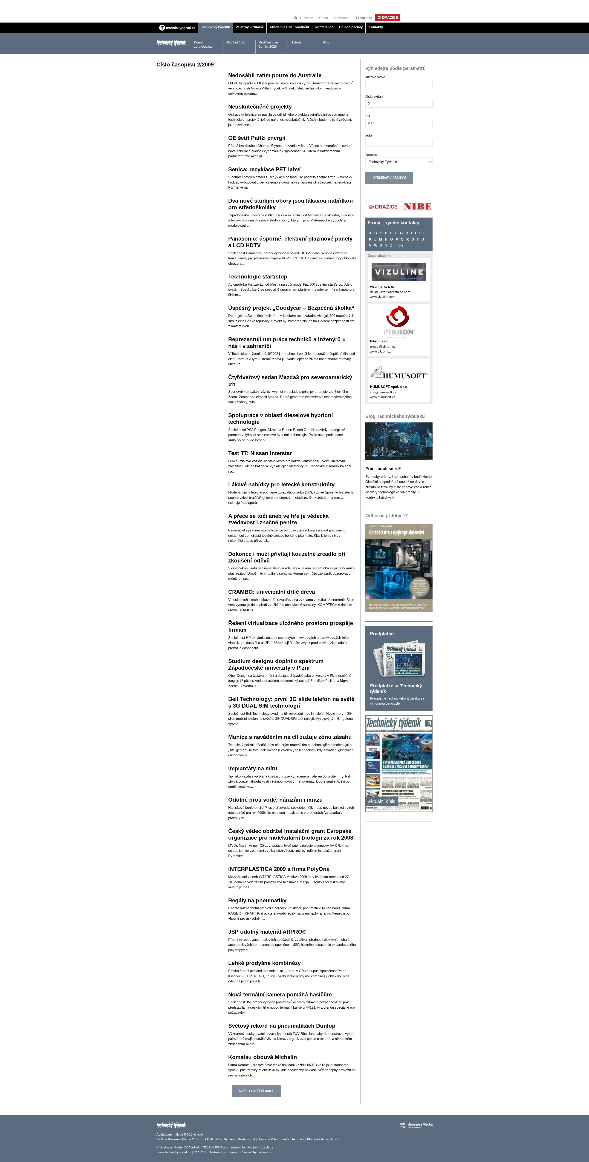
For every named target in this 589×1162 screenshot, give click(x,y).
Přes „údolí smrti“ (383, 468)
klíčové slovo (375, 77)
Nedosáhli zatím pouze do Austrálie (274, 75)
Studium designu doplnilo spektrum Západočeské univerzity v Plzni (275, 664)
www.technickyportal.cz (174, 1152)
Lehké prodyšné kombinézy (264, 963)
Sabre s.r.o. (265, 1152)
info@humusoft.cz (383, 392)
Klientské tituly (317, 1139)
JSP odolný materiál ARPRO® (267, 932)
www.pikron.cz (380, 351)
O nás (323, 18)
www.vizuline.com (383, 296)
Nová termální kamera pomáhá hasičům (280, 994)
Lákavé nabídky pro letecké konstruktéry (281, 484)
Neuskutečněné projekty (260, 106)
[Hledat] (296, 18)
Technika (298, 1139)
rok (367, 116)
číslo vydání (374, 96)
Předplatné (364, 18)
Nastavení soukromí (223, 1152)
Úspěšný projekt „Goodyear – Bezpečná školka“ (291, 308)
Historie (296, 42)
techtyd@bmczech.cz (257, 1147)
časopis (371, 155)
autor (369, 135)
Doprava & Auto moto (273, 1139)
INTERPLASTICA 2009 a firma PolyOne (278, 869)
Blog (326, 42)
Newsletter (342, 18)
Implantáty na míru (252, 768)
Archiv (308, 18)
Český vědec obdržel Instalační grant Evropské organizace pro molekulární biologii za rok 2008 (290, 834)
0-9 (400, 245)
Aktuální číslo (235, 42)
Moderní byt (246, 1139)
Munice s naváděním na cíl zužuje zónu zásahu (290, 737)
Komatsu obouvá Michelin (262, 1057)
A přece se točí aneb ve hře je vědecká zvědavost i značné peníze (278, 519)
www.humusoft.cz (382, 397)
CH (413, 233)
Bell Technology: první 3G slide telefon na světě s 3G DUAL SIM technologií (291, 702)
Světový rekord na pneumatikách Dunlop (281, 1026)
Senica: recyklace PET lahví (264, 169)
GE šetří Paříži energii (257, 138)
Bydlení (229, 1139)
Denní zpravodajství (203, 44)
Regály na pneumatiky (257, 900)
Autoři (335, 1139)
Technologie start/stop (257, 276)
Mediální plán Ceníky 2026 (268, 44)
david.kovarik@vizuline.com (390, 292)
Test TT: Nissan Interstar (260, 453)
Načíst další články (256, 1091)
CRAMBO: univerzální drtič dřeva (271, 592)
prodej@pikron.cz (383, 346)
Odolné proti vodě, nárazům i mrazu (275, 800)
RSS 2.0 (200, 1152)
